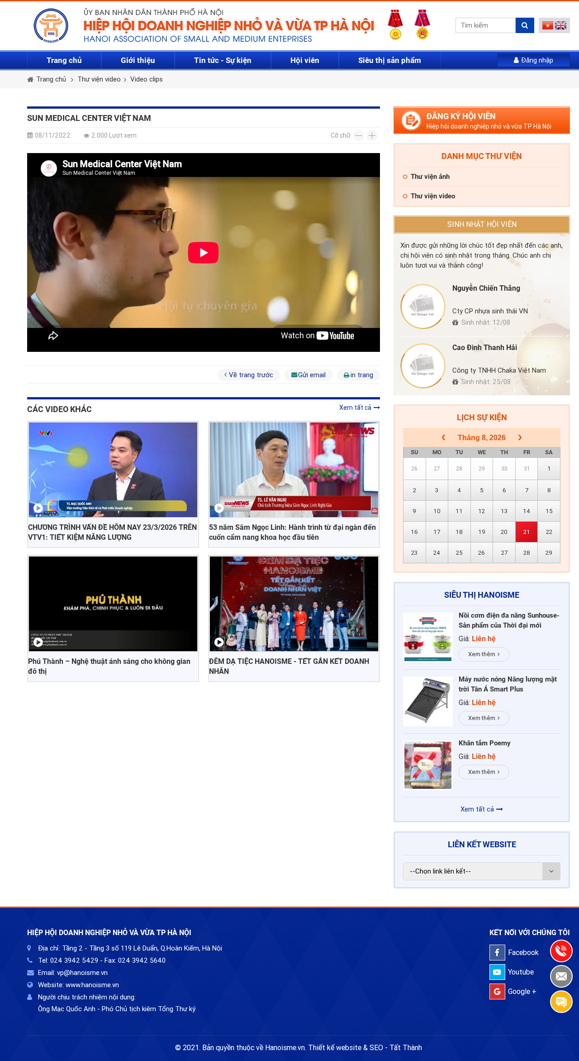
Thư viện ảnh (430, 177)
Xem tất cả (355, 407)
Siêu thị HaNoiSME (481, 595)
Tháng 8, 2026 (482, 438)
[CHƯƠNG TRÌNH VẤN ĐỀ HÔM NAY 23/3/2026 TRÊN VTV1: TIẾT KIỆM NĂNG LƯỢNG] (113, 470)
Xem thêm (481, 654)
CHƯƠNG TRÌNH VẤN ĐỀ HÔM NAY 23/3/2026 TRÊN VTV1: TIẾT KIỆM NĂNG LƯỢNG (112, 532)
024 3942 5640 (142, 960)
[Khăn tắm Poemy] (428, 765)
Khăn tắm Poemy (485, 743)
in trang (362, 375)
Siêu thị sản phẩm (389, 60)
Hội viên (304, 60)
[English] (560, 27)
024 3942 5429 (74, 960)
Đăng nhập (537, 60)
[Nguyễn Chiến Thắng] (423, 306)
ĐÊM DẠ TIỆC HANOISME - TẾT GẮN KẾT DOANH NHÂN (289, 666)
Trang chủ (64, 60)
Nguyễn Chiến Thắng (486, 288)
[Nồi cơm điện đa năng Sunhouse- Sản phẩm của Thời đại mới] (428, 638)
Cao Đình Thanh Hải (484, 347)
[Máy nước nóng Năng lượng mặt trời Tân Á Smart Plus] (428, 701)
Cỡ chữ (341, 135)
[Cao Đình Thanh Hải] (423, 366)
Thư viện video (99, 79)
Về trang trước (251, 375)
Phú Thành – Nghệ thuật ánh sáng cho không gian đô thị (109, 666)
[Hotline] (561, 951)
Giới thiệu (138, 60)
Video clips (146, 79)
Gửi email (312, 375)
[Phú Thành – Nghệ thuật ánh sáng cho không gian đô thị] (113, 604)
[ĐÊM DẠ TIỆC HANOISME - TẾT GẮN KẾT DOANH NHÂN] (294, 604)
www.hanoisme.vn (92, 985)
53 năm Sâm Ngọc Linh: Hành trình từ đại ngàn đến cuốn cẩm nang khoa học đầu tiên (292, 532)
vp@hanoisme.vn (82, 973)
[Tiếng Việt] (548, 27)
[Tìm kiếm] (525, 25)
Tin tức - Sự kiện (223, 60)
